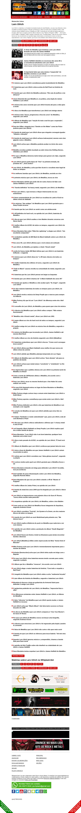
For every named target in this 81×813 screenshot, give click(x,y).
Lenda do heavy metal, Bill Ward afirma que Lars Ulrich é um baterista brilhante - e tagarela (38, 252)
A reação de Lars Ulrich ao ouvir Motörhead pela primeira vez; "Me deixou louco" (37, 518)
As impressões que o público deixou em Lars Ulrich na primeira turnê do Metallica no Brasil (39, 370)
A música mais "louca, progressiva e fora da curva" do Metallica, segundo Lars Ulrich (36, 115)
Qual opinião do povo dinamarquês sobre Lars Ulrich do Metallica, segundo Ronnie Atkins (37, 474)
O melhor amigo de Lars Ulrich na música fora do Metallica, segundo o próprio (38, 327)
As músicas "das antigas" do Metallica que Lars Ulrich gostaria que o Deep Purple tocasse (38, 204)
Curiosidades (42, 41)
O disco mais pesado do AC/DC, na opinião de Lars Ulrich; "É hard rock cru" (39, 441)
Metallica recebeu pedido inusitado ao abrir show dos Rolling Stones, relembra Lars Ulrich (38, 151)
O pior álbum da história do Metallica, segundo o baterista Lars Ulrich (38, 578)
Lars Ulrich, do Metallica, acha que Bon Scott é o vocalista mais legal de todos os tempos (39, 168)
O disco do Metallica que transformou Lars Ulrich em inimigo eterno (37, 110)
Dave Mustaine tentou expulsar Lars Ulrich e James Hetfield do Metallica (39, 651)
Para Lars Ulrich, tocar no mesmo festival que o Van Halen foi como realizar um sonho (37, 382)
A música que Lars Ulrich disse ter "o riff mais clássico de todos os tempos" (37, 258)
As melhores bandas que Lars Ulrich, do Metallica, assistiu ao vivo (37, 173)
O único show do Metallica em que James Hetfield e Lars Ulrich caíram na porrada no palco (38, 451)
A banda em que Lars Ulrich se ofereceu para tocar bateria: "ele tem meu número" (39, 634)
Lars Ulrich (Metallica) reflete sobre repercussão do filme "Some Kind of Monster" (39, 541)
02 (19, 45)
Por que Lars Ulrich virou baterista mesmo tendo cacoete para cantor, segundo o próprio (38, 559)
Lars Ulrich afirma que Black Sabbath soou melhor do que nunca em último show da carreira (38, 349)
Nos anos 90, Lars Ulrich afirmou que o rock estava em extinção (36, 243)
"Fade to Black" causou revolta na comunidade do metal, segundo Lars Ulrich (39, 269)
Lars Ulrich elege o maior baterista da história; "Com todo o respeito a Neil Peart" (38, 569)
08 (39, 45)
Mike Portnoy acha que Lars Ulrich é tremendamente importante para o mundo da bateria (38, 547)
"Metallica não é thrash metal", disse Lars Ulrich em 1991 (33, 316)
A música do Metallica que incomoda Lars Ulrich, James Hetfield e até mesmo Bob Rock (38, 333)
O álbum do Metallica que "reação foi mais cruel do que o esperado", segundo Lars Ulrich (38, 121)
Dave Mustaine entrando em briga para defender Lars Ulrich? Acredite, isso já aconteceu (38, 468)
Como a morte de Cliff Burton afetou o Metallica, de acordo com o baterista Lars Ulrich (36, 376)
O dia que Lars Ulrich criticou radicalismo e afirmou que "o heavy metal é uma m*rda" (39, 423)
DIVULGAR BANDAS (18, 763)
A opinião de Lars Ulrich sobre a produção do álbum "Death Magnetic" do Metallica (38, 530)
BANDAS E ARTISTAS (58, 17)
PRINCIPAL (39, 755)
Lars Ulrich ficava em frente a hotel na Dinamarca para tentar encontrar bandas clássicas (38, 535)
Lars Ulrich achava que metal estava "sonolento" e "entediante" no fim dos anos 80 (38, 365)
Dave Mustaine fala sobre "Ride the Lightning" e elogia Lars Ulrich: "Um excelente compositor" (39, 232)
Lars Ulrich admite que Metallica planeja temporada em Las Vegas (37, 354)
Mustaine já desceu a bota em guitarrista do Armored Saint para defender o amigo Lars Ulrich (36, 583)
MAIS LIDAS (39, 760)
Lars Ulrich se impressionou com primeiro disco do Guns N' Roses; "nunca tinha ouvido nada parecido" (37, 496)
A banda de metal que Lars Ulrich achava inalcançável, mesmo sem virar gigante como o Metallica (39, 139)
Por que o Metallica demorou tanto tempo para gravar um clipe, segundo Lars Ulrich (39, 156)
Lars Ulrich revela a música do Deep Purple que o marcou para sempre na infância (38, 295)
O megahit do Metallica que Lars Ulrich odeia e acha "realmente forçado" (39, 574)
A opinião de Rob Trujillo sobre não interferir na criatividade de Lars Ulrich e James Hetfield (37, 646)
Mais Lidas (53, 41)
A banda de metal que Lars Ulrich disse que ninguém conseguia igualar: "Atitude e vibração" (39, 133)
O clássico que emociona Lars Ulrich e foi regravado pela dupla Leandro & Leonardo (39, 624)
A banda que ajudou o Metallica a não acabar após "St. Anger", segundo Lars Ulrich (39, 283)
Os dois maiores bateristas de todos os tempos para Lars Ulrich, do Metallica (37, 289)
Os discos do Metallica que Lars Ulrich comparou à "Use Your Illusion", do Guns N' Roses (39, 612)
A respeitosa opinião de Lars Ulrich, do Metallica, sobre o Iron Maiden (38, 501)
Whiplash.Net (15, 21)
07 (36, 45)
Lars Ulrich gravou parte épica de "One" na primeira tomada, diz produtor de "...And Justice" (36, 162)
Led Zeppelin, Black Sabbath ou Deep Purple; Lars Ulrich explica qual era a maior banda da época (38, 429)
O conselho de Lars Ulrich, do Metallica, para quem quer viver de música (39, 306)
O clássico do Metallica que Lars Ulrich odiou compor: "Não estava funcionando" (37, 311)
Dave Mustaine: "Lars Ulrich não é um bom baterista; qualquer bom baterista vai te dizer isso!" (37, 435)
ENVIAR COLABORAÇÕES (40, 1)
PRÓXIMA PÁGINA (18, 655)
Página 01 (15, 664)
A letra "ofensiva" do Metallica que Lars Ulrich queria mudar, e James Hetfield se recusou (38, 601)
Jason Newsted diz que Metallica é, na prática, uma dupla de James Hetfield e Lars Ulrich (37, 99)
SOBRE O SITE (16, 1)
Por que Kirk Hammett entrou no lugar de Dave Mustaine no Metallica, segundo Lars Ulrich (38, 388)
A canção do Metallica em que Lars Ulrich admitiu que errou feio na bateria (37, 411)
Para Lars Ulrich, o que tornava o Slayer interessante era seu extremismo (35, 192)
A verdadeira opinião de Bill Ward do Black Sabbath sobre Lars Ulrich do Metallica (39, 238)
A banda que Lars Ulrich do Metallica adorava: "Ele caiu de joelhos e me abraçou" (39, 94)
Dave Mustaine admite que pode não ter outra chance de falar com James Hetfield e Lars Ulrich (37, 182)
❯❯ (46, 45)
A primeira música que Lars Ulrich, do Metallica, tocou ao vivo (35, 177)
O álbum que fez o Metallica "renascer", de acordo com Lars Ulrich (37, 564)
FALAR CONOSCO (63, 1)
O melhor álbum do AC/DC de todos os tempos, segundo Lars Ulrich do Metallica (39, 226)
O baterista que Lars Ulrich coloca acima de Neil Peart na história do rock (37, 88)
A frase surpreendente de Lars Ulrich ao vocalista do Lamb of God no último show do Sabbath (38, 198)
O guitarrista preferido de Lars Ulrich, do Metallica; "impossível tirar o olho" (38, 589)
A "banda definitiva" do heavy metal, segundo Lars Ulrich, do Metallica (38, 187)
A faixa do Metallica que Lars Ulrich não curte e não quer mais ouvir (37, 629)
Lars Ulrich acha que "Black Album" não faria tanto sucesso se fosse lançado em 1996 (38, 607)
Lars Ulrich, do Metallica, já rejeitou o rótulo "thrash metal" (34, 247)
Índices (22, 21)
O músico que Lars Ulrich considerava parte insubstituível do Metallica (38, 83)
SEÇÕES (47, 17)
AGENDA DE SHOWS (35, 17)
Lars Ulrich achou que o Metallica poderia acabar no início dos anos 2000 (37, 145)
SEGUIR (53, 1)
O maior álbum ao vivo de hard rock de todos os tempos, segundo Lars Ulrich (39, 321)
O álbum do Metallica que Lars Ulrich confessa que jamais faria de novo (39, 446)
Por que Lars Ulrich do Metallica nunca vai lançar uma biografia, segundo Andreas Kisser (36, 618)
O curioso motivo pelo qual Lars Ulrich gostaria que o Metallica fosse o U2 (38, 463)
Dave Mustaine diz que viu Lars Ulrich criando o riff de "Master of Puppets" (36, 480)
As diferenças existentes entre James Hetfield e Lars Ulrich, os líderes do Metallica (38, 595)
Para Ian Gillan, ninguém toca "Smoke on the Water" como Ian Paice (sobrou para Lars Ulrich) (37, 127)
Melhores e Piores (29, 41)
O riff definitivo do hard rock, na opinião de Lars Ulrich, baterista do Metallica (37, 214)
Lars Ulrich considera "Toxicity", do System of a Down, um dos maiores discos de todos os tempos (39, 512)
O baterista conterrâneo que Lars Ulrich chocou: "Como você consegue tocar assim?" (39, 343)
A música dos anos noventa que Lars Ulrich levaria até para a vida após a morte (39, 105)
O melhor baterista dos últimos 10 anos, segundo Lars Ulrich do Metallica (36, 263)
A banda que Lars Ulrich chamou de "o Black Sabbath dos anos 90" (37, 279)
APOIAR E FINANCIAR (18, 765)
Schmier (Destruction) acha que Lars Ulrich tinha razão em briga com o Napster (38, 553)
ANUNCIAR (26, 1)
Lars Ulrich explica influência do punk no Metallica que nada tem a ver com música (38, 524)
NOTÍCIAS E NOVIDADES (19, 17)
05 (29, 45)
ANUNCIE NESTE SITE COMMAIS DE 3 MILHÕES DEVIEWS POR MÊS (75, 807)
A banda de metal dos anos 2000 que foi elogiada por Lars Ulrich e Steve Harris (39, 490)
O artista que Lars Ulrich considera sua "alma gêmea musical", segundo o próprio (39, 457)
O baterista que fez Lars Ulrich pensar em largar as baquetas (35, 274)
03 (23, 45)
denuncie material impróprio (52, 778)
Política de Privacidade (31, 780)
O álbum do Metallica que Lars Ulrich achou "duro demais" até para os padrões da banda (38, 359)
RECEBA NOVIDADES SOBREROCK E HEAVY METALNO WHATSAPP (5, 807)
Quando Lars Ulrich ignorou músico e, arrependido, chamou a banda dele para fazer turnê (38, 640)
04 (26, 45)
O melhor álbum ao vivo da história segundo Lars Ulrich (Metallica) (37, 338)
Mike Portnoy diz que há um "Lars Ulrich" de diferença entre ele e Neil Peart (38, 301)
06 (33, 45)
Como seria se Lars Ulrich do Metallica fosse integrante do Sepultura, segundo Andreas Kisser (38, 506)
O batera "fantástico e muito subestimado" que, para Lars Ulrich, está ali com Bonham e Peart (39, 417)
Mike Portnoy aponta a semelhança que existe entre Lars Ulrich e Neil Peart (38, 400)
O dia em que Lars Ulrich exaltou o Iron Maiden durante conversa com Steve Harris (38, 220)
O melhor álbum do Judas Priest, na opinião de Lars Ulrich (34, 485)
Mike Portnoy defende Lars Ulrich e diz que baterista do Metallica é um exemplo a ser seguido (38, 406)
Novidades (16, 41)
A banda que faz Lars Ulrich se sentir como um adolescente (34, 209)
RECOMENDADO (41, 758)
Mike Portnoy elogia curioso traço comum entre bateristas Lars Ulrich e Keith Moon (39, 394)
